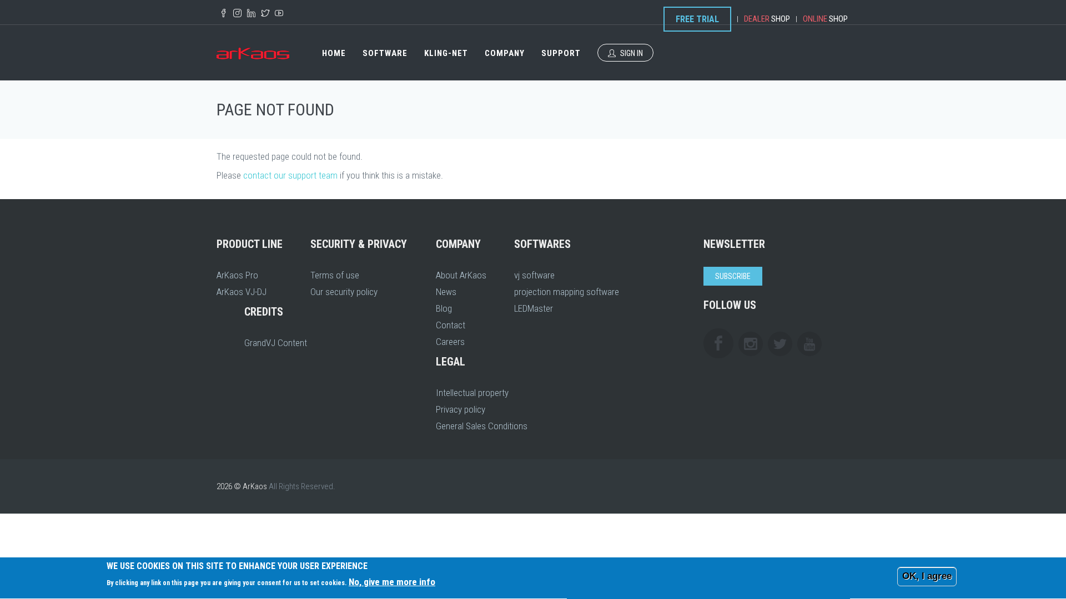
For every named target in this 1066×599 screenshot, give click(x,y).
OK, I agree (927, 576)
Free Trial (697, 19)
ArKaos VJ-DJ (241, 291)
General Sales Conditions (481, 426)
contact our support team (290, 175)
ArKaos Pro (237, 275)
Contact (450, 325)
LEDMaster (533, 308)
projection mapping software (566, 291)
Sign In (631, 53)
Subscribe (733, 276)
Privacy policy (460, 409)
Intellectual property (472, 392)
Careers (450, 341)
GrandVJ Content (275, 342)
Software (385, 53)
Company (505, 53)
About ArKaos (461, 275)
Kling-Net (446, 53)
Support (561, 53)
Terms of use (334, 275)
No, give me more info (392, 582)
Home (334, 53)
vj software (534, 275)
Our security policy (344, 291)
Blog (444, 308)
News (446, 291)
